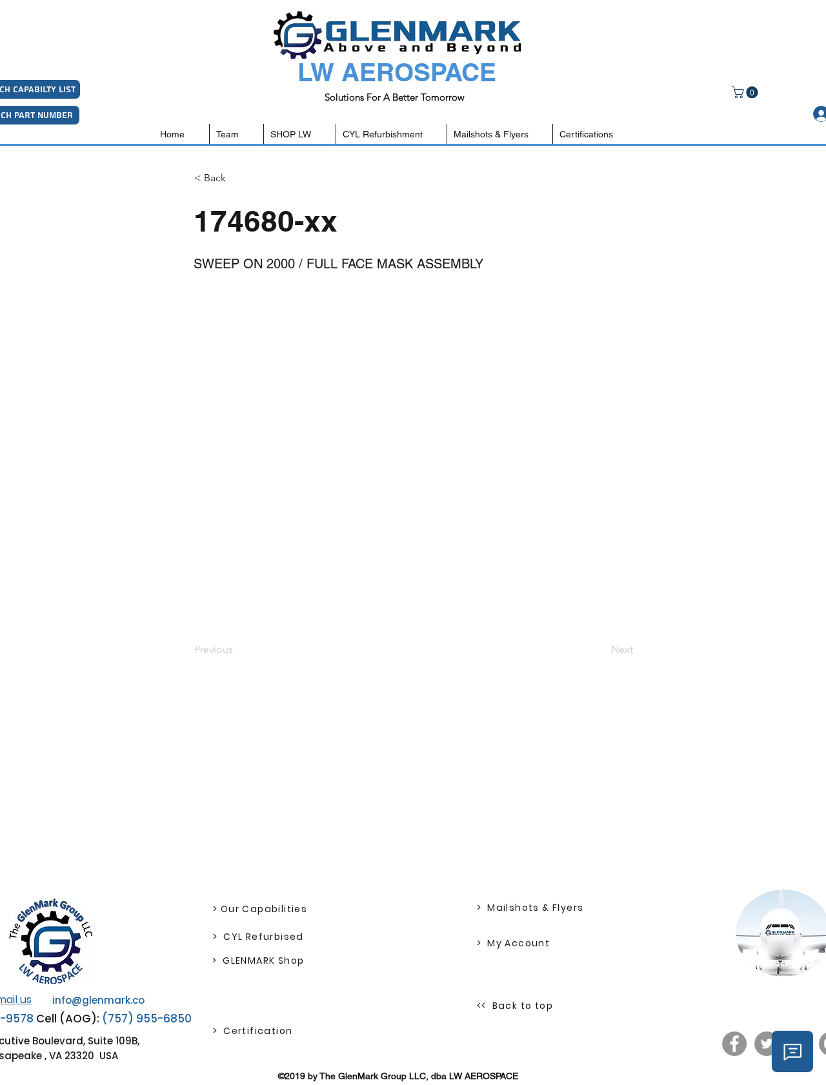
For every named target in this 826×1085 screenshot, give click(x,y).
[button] (746, 92)
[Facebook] (734, 1043)
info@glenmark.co (98, 1000)
